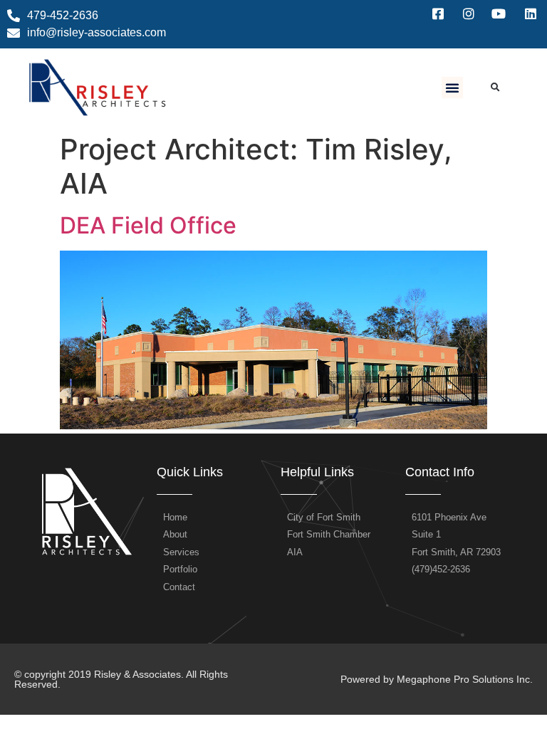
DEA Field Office (148, 225)
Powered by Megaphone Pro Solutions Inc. (436, 679)
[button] (452, 87)
